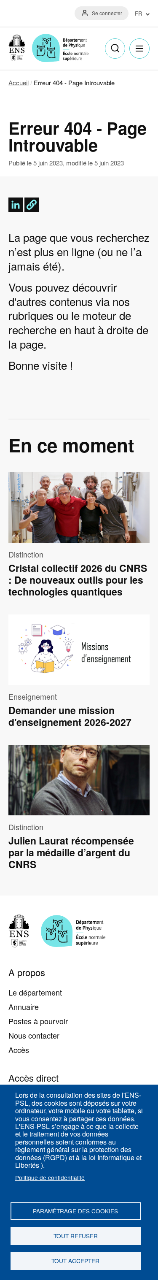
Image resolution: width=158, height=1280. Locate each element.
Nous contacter (33, 1035)
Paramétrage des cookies (75, 1211)
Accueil (18, 82)
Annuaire (23, 1006)
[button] (31, 205)
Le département (35, 992)
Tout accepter (75, 1260)
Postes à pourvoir (38, 1020)
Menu (139, 48)
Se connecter (107, 12)
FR (138, 14)
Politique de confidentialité (50, 1177)
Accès (18, 1049)
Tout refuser (76, 1235)
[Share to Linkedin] (15, 205)
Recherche (115, 48)
